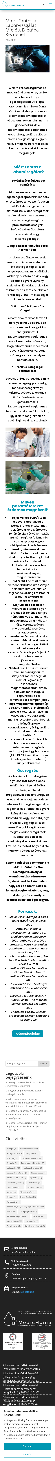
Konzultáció (34, 1182)
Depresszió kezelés (32, 1158)
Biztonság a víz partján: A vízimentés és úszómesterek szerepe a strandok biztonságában (26, 1114)
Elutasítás (28, 1454)
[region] (27, 1433)
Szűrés (11, 1211)
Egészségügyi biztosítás (32, 1163)
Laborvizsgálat (15, 1187)
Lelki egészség (34, 1187)
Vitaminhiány (14, 1221)
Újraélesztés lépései (34, 1226)
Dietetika (12, 1163)
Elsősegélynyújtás (33, 1168)
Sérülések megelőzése (18, 1216)
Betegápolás (32, 1153)
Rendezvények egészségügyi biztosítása (25, 1206)
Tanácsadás (39, 1216)
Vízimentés (32, 1221)
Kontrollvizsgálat (15, 1182)
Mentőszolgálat (28, 1192)
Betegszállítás (14, 1153)
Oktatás (11, 1197)
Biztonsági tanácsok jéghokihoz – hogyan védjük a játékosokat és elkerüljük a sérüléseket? (26, 1126)
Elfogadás (28, 1446)
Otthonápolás (28, 1197)
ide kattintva (27, 1291)
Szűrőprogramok (28, 1211)
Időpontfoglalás (27, 1033)
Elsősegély (13, 1168)
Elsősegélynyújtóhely (17, 1173)
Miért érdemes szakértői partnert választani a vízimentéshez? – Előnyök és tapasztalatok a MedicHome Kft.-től (26, 1103)
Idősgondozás (38, 1173)
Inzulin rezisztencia (16, 1177)
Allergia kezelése (29, 1148)
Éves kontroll (14, 1226)
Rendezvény (13, 1202)
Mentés (11, 1192)
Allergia (11, 1148)
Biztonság (12, 1158)
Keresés (44, 1063)
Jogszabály (36, 1177)
